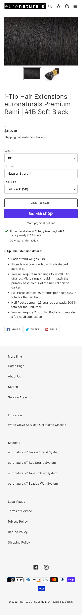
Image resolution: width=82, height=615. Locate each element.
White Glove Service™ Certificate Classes (37, 425)
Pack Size (10, 181)
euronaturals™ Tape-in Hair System (32, 473)
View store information (24, 240)
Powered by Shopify (62, 601)
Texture (9, 166)
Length (8, 150)
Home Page (16, 366)
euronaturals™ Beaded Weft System (33, 483)
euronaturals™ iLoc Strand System (32, 462)
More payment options (41, 223)
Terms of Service (20, 511)
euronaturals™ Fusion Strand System (33, 452)
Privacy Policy (18, 521)
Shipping (10, 137)
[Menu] (75, 6)
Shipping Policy (19, 542)
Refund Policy (17, 532)
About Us (14, 376)
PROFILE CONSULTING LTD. (34, 601)
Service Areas (18, 397)
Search (13, 387)
